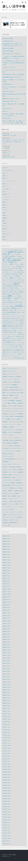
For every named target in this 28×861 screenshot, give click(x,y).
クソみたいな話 (7, 170)
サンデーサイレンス (18, 316)
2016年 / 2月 (6, 785)
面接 (8, 298)
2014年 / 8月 (6, 822)
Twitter (18, 272)
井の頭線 (17, 254)
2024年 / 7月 (6, 573)
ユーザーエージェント (8, 480)
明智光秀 (21, 320)
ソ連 (18, 304)
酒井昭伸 (5, 298)
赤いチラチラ (6, 234)
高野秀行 (5, 340)
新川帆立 (12, 288)
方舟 (23, 338)
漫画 (4, 202)
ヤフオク (14, 258)
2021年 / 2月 (6, 679)
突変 (9, 268)
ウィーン (11, 504)
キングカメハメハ (6, 290)
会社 (13, 302)
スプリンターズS (16, 322)
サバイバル (5, 336)
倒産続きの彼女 (14, 387)
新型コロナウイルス (8, 352)
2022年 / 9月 (6, 629)
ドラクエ (19, 342)
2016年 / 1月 (6, 788)
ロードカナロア (12, 320)
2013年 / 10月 (6, 838)
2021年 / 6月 (6, 668)
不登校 (4, 324)
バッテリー (23, 298)
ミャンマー (13, 266)
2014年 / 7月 (6, 825)
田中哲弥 (5, 475)
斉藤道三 (10, 490)
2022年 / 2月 (6, 647)
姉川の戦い (20, 278)
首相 (4, 312)
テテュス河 (5, 300)
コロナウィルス (10, 276)
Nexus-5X (20, 252)
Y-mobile (20, 292)
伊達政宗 (20, 403)
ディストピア (6, 482)
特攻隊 (4, 453)
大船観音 (5, 427)
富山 (23, 266)
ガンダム (13, 448)
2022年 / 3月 (6, 644)
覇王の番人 (5, 356)
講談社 (20, 266)
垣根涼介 (8, 350)
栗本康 (4, 496)
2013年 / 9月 (6, 841)
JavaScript (7, 274)
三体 (4, 272)
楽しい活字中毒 (14, 6)
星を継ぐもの (13, 488)
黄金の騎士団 (17, 432)
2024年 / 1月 (6, 586)
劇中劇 (21, 326)
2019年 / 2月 (6, 740)
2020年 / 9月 (6, 690)
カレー (4, 226)
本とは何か (19, 429)
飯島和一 (5, 504)
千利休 (14, 352)
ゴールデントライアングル (8, 316)
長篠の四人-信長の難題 (7, 302)
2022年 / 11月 (6, 623)
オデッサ (11, 493)
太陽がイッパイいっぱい (9, 371)
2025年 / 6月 (6, 544)
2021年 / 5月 (6, 671)
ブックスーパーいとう (7, 346)
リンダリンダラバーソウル (19, 290)
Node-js (4, 280)
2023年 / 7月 (6, 602)
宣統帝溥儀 (5, 440)
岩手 (22, 421)
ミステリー (6, 199)
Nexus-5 (14, 312)
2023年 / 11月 (6, 591)
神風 (16, 504)
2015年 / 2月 (6, 809)
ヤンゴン (5, 509)
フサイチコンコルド (8, 456)
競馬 (4, 178)
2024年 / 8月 (6, 570)
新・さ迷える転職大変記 (12, 260)
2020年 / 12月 (6, 684)
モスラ (20, 408)
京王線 (11, 318)
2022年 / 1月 (6, 650)
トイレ (12, 298)
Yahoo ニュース (7, 374)
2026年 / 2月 (6, 538)
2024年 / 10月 (6, 565)
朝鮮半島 (22, 272)
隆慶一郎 (17, 320)
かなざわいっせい (14, 324)
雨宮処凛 (9, 443)
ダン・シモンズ (6, 344)
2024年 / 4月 (6, 578)
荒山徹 (10, 310)
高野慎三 (14, 403)
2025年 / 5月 (6, 546)
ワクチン (15, 278)
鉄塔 (15, 501)
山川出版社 (16, 445)
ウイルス (10, 406)
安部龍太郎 (18, 350)
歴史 (4, 183)
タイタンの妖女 (16, 419)
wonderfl (11, 427)
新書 (4, 207)
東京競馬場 (12, 306)
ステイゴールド (17, 264)
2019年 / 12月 (6, 713)
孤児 (15, 282)
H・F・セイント (11, 517)
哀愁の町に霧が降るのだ (16, 294)
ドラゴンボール (6, 384)
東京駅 (4, 498)
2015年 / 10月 (6, 796)
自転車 (18, 282)
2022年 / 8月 (6, 631)
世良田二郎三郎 (11, 340)
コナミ (10, 382)
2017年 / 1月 (6, 764)
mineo (21, 328)
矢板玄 (4, 490)
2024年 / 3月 (6, 581)
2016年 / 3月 (6, 782)
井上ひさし (5, 268)
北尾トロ (7, 306)
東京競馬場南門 (12, 256)
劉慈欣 (11, 344)
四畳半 (11, 292)
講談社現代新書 (6, 485)
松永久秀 (22, 282)
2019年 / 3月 (6, 737)
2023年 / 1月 (6, 618)
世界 (4, 354)
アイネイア (9, 328)
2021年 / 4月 (6, 674)
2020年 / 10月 (6, 687)
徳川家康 (13, 308)
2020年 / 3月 (6, 705)
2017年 (4, 17)
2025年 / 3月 (6, 552)
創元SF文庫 (5, 296)
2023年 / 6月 (6, 605)
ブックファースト (13, 304)
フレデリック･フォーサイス (15, 514)
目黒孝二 (8, 308)
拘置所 (9, 336)
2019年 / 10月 (6, 719)
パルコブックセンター (10, 348)
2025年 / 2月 (6, 554)
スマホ (12, 268)
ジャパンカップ (20, 330)
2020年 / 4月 (6, 703)
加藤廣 (4, 330)
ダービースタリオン (11, 356)
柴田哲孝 (21, 414)
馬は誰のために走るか (16, 390)
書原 (23, 312)
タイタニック (6, 411)
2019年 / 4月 (6, 735)
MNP (13, 328)
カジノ (15, 342)
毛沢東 (18, 451)
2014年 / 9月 (6, 820)
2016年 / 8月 (6, 774)
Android (5, 194)
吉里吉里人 (15, 292)
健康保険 (21, 472)
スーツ (8, 288)
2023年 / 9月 (6, 597)
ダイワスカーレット (14, 314)
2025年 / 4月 (6, 549)
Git (19, 496)
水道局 (15, 398)
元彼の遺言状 (9, 322)
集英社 (4, 292)
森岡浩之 (11, 270)
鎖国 (10, 475)
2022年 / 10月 (6, 626)
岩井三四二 (9, 294)
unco (22, 348)
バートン (19, 477)
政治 (4, 239)
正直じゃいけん (14, 520)
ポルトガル (13, 336)
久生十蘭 (12, 274)
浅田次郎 (4, 288)
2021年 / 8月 (6, 663)
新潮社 (20, 332)
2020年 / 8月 (6, 692)
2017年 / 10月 (6, 753)
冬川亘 (4, 368)
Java (14, 276)
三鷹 (15, 358)
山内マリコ (18, 280)
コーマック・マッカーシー (9, 424)
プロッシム (15, 374)
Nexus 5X (5, 395)
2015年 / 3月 (6, 806)
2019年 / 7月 (6, 727)
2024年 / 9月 (6, 568)
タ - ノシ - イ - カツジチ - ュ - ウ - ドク (14, 9)
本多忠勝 (5, 522)
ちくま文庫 (5, 256)
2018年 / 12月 (6, 745)
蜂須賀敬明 (16, 286)
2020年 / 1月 (6, 711)
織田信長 (16, 284)
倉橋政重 (15, 443)
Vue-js (11, 250)
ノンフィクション (7, 181)
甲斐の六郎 (11, 376)
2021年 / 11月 (6, 655)
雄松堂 (11, 416)
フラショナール (6, 334)
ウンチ (12, 411)
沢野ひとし (19, 312)
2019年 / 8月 (6, 724)
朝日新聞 (19, 354)
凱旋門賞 (5, 258)
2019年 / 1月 (6, 743)
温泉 (9, 324)
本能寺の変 (17, 298)
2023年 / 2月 (6, 615)
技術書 (4, 228)
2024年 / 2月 (6, 583)
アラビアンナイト (6, 264)
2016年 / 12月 (6, 766)
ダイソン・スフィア (18, 506)
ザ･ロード (16, 437)
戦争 (11, 264)
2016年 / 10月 (6, 772)
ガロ (4, 274)
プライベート (14, 354)
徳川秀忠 (7, 330)
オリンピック (20, 310)
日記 (4, 167)
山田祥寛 (16, 490)
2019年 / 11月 (6, 716)
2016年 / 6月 (6, 777)
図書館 (4, 218)
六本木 (20, 286)
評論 (4, 236)
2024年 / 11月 (6, 562)
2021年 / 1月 (6, 682)
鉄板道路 (18, 400)
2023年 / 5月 (6, 607)
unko (24, 316)
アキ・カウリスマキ (14, 421)
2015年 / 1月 (6, 812)
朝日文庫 (4, 322)
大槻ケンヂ (19, 352)
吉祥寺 (20, 346)
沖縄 (24, 306)
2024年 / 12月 (6, 560)
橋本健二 (15, 262)
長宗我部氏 (11, 400)
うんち (16, 338)
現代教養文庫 (21, 324)
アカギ (4, 403)
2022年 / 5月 (6, 639)
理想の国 (4, 314)
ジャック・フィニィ (8, 437)
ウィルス (5, 445)
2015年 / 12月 (6, 790)
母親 (22, 392)
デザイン (19, 448)
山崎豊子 (14, 496)
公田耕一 (5, 382)
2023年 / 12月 (6, 589)
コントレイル (17, 348)
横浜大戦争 (15, 250)
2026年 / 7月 (6, 536)
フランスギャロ (13, 272)
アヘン (4, 348)
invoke (20, 488)
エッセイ (5, 210)
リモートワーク (9, 332)
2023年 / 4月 (6, 610)
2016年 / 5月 (6, 780)
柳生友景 (20, 469)
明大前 (8, 292)
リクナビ (18, 356)
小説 (4, 186)
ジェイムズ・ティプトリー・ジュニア (12, 512)
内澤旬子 (22, 264)
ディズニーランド (17, 475)
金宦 (15, 406)
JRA (20, 274)
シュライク (13, 254)
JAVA (22, 352)
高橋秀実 (21, 270)
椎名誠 (17, 276)
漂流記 (4, 215)
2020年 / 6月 (6, 698)
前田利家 (5, 376)
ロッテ (10, 398)
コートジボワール (7, 506)
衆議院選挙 (18, 358)
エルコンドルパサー (6, 266)
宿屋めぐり (7, 272)
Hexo (14, 346)
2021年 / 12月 (6, 652)
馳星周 (23, 334)
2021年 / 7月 (6, 666)
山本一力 (20, 338)
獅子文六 (20, 501)
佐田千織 (19, 517)
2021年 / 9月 (6, 660)
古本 (13, 342)
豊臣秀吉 (5, 254)
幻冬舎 (19, 344)
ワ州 (17, 258)
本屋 (4, 212)
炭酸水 (11, 395)
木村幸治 (5, 472)
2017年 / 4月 (6, 759)
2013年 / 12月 (6, 833)
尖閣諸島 (20, 250)
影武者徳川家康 (6, 270)
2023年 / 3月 (6, 613)
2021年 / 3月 (6, 676)
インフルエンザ (10, 284)
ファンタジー (6, 197)
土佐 (19, 424)
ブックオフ (18, 340)
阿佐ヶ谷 (5, 493)
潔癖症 (17, 346)
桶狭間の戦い (5, 310)
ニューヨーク (21, 318)
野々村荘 (10, 453)
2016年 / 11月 (6, 769)
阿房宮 (4, 406)
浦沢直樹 (18, 376)
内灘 (21, 304)
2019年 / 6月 (6, 729)
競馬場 (20, 302)
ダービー (17, 328)
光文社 (14, 477)
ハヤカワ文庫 (6, 286)
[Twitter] (22, 2)
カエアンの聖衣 (13, 330)
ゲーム (23, 344)
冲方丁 (8, 314)
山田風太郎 (19, 482)
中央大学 (11, 509)
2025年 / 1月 (6, 557)
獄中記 (4, 205)
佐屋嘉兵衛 (5, 461)
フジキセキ (12, 338)
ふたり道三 (5, 252)
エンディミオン (6, 304)
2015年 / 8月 (6, 801)
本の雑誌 (18, 306)
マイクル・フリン (12, 498)
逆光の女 (20, 406)
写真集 (4, 223)
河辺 (18, 332)
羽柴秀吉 (12, 290)
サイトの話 (6, 189)
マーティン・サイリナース (8, 358)
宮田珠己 (23, 358)
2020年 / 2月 (6, 708)
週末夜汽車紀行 (6, 477)
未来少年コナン (11, 300)
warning (4, 308)
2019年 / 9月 (6, 721)
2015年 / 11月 (6, 793)
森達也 (8, 318)
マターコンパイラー (8, 435)
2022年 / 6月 (6, 637)
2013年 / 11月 (6, 835)
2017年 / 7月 (6, 756)
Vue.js (15, 379)
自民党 (15, 300)
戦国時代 (9, 342)
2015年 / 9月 (6, 798)
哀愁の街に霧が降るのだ (16, 440)
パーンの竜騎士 (19, 256)
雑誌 (4, 220)
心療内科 (5, 328)
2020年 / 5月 (6, 700)
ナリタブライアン (6, 250)
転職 (4, 175)
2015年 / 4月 (6, 804)
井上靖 (22, 280)
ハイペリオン (6, 278)
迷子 (21, 296)
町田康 (4, 350)
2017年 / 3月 (6, 761)
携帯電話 (4, 294)
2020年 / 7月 (6, 695)
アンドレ (5, 400)
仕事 (4, 173)
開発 (18, 296)
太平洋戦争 (14, 310)
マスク (14, 344)
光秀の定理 (22, 322)
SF (4, 191)
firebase (4, 318)
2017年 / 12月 (6, 748)
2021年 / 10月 (6, 658)
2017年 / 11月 (6, 751)
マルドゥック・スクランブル (8, 282)
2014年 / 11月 (6, 817)
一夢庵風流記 (7, 312)
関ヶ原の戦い (21, 258)
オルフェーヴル (8, 354)
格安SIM (19, 334)
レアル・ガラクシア (8, 379)
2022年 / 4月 (6, 642)
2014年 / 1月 (6, 830)
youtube (4, 342)
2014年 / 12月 (6, 814)
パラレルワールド (7, 451)
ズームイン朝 (6, 525)
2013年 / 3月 (6, 843)
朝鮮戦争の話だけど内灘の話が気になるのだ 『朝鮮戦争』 (17, 25)
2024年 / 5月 (6, 576)
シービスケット (13, 414)
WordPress (16, 288)
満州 (7, 324)
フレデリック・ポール (11, 408)
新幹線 (12, 482)
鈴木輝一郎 (16, 274)
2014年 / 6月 (6, 828)
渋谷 (12, 286)
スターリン (14, 296)
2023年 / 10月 (6, 594)
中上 (16, 395)
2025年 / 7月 (6, 541)
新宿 (17, 266)
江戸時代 (17, 302)
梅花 (9, 403)
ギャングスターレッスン (9, 429)
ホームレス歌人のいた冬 (13, 392)
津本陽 (16, 268)
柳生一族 (22, 336)
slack (23, 342)
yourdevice (5, 520)
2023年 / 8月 (6, 599)
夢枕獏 (22, 350)
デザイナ (5, 262)
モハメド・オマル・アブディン (10, 464)
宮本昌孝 (18, 336)
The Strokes (12, 467)
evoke (10, 445)
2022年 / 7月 (6, 634)
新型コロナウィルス (11, 326)
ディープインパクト (11, 280)
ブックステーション (13, 334)
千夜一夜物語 (5, 320)
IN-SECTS (19, 308)
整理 (4, 392)
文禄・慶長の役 (6, 338)
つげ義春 (4, 276)
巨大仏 (4, 306)
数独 (17, 318)
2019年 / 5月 (6, 732)
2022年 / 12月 (6, 621)
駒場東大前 (12, 252)
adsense (4, 284)
